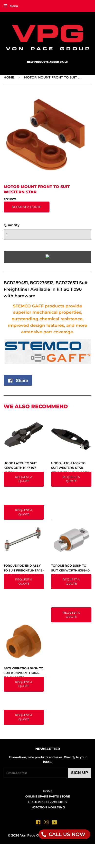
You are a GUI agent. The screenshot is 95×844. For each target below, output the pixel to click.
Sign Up (79, 772)
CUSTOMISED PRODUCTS (47, 802)
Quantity (11, 225)
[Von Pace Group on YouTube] (54, 823)
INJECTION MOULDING (47, 807)
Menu (14, 6)
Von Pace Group (33, 835)
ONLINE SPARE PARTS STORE (47, 796)
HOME (9, 77)
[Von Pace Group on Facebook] (38, 823)
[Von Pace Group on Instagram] (46, 823)
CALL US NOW (66, 834)
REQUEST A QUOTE (26, 207)
